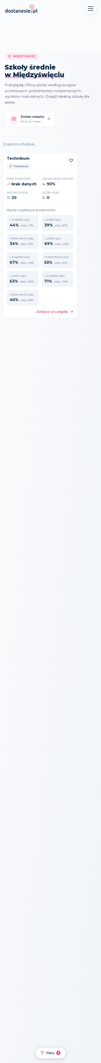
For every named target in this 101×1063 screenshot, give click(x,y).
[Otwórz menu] (90, 8)
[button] (71, 160)
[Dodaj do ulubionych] (71, 160)
